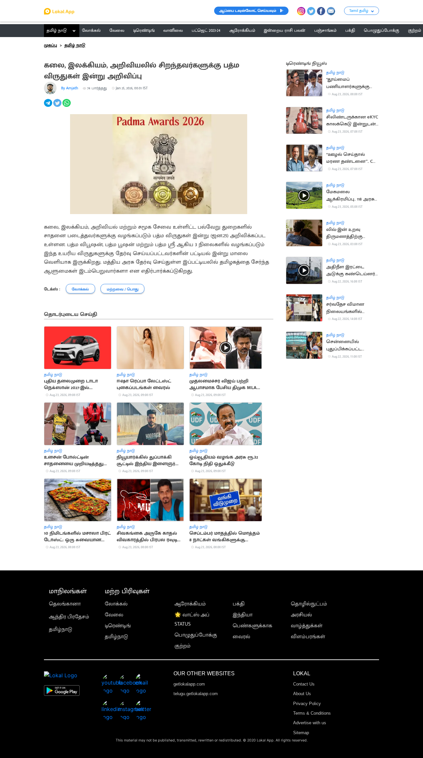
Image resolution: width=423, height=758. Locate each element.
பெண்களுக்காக (252, 625)
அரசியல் (301, 614)
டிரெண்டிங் (118, 625)
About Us (302, 693)
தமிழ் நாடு (57, 30)
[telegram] (48, 106)
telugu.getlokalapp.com (195, 693)
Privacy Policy (307, 703)
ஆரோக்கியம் (190, 604)
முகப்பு (50, 45)
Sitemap (301, 732)
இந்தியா (242, 614)
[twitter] (57, 106)
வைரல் (241, 636)
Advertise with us (309, 722)
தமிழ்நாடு (60, 629)
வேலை (114, 614)
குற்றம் (182, 646)
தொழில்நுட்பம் (309, 604)
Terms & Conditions (312, 713)
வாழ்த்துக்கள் (307, 625)
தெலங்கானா (65, 604)
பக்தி (239, 604)
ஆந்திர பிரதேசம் (69, 616)
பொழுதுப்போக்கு (195, 635)
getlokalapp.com (189, 684)
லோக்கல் (116, 604)
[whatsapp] (67, 106)
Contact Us (304, 684)
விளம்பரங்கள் (308, 636)
